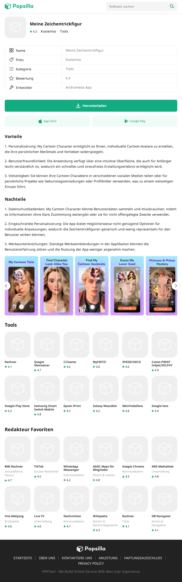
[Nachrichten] (76, 507)
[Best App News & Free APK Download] (19, 6)
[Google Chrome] (135, 457)
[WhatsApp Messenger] (76, 459)
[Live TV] (47, 507)
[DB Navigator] (164, 509)
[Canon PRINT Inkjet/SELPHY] (164, 352)
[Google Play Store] (17, 394)
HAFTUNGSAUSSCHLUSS (143, 558)
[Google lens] (164, 394)
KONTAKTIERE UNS (77, 558)
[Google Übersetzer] (47, 352)
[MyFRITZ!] (105, 350)
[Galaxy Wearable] (105, 394)
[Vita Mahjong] (17, 507)
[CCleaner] (76, 350)
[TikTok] (47, 457)
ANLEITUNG (108, 558)
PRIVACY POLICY (91, 563)
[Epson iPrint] (76, 394)
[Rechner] (17, 350)
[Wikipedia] (105, 509)
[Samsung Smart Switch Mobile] (47, 396)
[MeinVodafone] (135, 394)
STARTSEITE (23, 558)
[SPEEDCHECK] (135, 350)
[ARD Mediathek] (164, 457)
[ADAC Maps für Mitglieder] (105, 459)
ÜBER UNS (47, 558)
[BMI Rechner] (17, 459)
